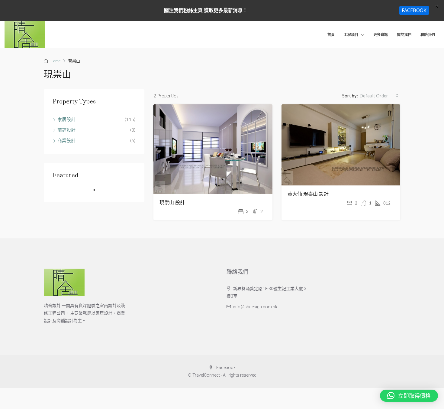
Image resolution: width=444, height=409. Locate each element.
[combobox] (379, 95)
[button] (409, 396)
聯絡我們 (427, 34)
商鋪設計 (66, 130)
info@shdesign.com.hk (255, 306)
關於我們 (404, 34)
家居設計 (66, 119)
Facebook (225, 367)
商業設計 (66, 140)
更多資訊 (380, 34)
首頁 (331, 34)
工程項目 (351, 34)
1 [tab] (97, 192)
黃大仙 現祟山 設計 (308, 194)
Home (55, 60)
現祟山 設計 (172, 202)
